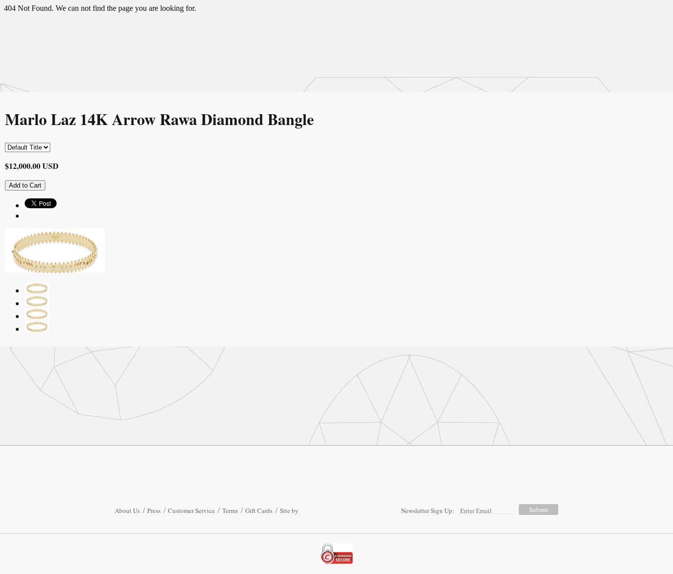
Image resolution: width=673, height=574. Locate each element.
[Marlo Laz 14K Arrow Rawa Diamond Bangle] (37, 290)
